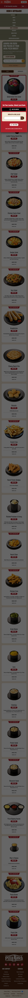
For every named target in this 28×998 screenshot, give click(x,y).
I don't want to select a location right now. (13, 128)
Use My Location (15, 109)
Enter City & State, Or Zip (14, 114)
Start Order (15, 124)
